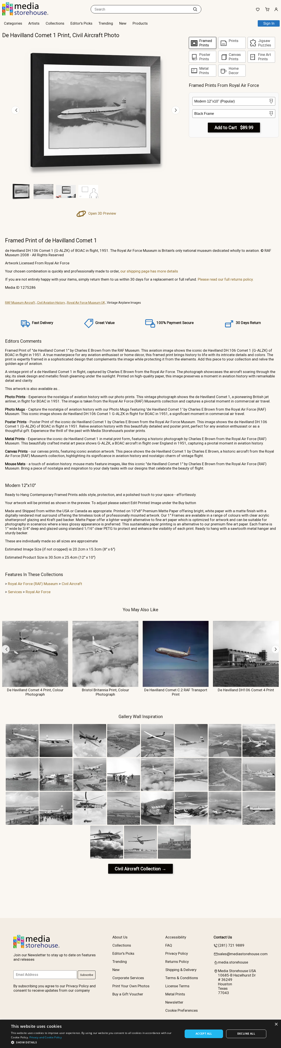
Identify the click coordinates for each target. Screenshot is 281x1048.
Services (15, 592)
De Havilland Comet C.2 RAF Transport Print (175, 692)
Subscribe (86, 975)
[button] (94, 1042)
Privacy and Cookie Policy (45, 1037)
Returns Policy (177, 961)
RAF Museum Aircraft (20, 302)
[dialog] (140, 1034)
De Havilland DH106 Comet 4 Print (246, 690)
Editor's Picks (81, 23)
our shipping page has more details (149, 271)
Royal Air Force (38, 592)
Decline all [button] (246, 1033)
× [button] (276, 1024)
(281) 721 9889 (231, 945)
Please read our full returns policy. (226, 279)
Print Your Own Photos (131, 986)
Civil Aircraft (72, 584)
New (122, 23)
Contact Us (223, 937)
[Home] (29, 14)
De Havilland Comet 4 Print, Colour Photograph (35, 692)
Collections (55, 23)
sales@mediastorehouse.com (243, 954)
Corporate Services (128, 978)
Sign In (268, 23)
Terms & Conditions (181, 978)
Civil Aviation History (51, 302)
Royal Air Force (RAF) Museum (33, 584)
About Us (120, 937)
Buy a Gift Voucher (127, 994)
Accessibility (175, 937)
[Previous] (15, 110)
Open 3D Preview (101, 213)
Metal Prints (175, 994)
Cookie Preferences (181, 1010)
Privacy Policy (176, 953)
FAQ (168, 945)
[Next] (175, 110)
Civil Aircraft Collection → (140, 868)
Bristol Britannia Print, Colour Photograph (105, 692)
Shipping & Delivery (180, 970)
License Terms (177, 986)
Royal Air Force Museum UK (86, 302)
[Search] (195, 9)
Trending (106, 23)
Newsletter (174, 1002)
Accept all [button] (204, 1033)
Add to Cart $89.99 (233, 127)
